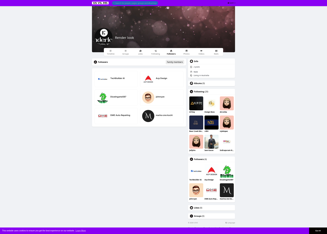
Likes (196, 208)
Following (199, 92)
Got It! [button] (318, 231)
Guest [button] (231, 3)
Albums (198, 83)
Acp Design (161, 78)
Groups (197, 216)
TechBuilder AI (117, 78)
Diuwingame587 (118, 96)
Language (231, 223)
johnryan (160, 96)
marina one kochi (164, 115)
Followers (199, 159)
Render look (124, 37)
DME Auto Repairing (120, 115)
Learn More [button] (80, 231)
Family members (175, 62)
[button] (135, 3)
